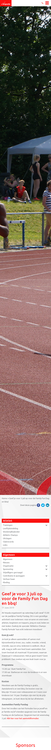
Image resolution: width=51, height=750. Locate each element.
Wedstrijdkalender (11, 532)
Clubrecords (8, 542)
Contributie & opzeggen (14, 576)
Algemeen (7, 559)
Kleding (6, 582)
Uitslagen (7, 538)
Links (5, 545)
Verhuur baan (9, 579)
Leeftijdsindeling (10, 528)
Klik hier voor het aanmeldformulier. (23, 718)
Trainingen (7, 525)
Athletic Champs (10, 535)
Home (4, 498)
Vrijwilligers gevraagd (12, 572)
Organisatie (8, 566)
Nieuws (6, 562)
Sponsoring (8, 569)
